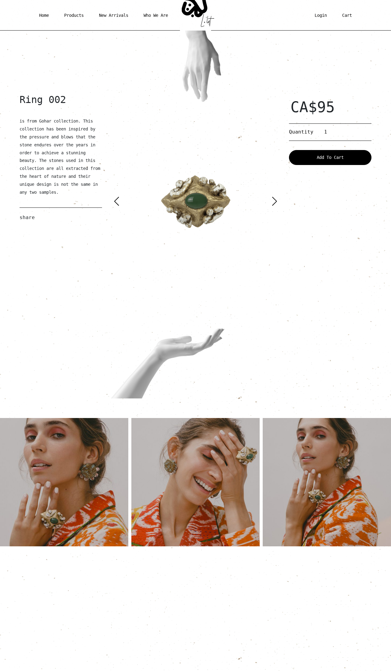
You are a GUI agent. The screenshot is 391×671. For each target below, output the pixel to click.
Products (74, 15)
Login (321, 15)
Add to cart (330, 157)
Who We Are (156, 15)
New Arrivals (113, 15)
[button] (274, 201)
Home (44, 15)
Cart (347, 15)
